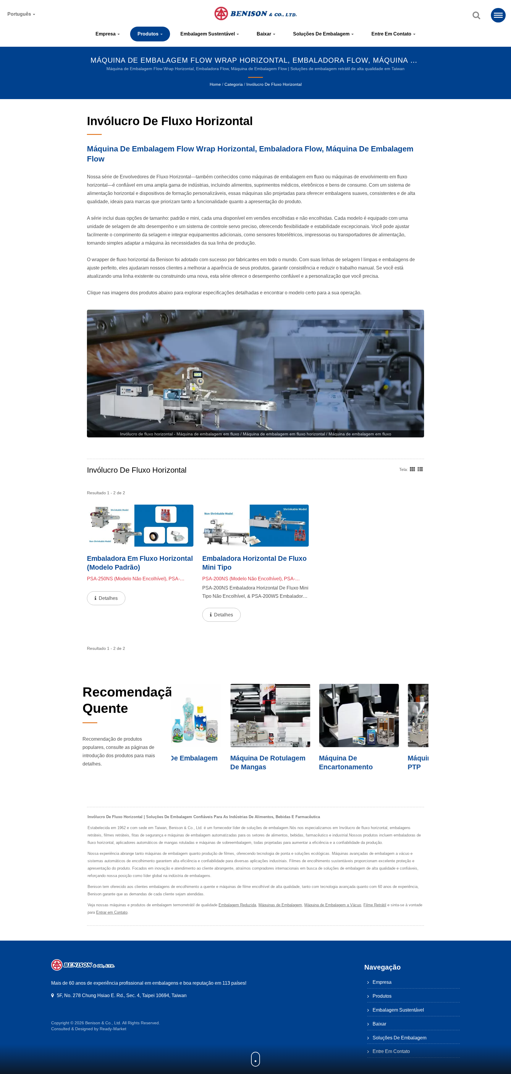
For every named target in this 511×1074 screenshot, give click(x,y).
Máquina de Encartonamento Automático (287, 767)
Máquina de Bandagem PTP (386, 762)
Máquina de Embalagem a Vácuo (332, 905)
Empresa (106, 33)
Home (215, 84)
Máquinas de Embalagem (280, 905)
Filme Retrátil (374, 905)
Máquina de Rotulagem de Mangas (208, 762)
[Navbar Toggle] (498, 15)
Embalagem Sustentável (208, 33)
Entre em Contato (392, 33)
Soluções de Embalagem (322, 33)
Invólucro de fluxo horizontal (274, 84)
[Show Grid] (412, 469)
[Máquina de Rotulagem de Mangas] (211, 715)
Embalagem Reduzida (237, 905)
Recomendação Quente (131, 700)
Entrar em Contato (111, 912)
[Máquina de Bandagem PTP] (388, 715)
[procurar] (476, 15)
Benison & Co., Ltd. (103, 1022)
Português (19, 14)
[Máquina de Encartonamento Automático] (300, 715)
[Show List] (420, 469)
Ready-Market (113, 1028)
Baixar (264, 33)
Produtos (149, 33)
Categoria (233, 84)
